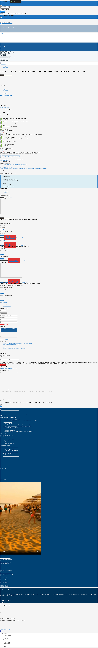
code (26, 362)
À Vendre (2, 75)
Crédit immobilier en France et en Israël (11, 456)
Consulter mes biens (7, 306)
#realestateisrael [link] (9, 168)
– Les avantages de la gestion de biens (10, 427)
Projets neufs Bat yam (4, 586)
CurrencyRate (3, 468)
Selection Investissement (21, 237)
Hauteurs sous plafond (56, 362)
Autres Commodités (5, 360)
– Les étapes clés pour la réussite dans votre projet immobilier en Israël (17, 426)
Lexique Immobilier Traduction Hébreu (10, 452)
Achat (5, 328)
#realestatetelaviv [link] (22, 168)
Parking (5, 363)
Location (13, 328)
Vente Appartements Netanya (5, 562)
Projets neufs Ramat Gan (4, 585)
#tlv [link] (26, 168)
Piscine (13, 363)
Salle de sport (25, 363)
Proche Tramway (18, 363)
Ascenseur (5, 191)
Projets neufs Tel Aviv (4, 579)
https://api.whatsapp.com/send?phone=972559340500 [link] (16, 164)
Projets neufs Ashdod (4, 582)
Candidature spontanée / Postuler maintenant (9, 447)
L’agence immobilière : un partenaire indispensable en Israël (14, 348)
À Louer (2, 260)
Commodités (5, 93)
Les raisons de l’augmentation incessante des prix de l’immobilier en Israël (17, 343)
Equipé (46, 362)
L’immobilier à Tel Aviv (8, 423)
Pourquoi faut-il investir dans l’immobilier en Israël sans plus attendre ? (17, 424)
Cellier (18, 362)
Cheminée (22, 362)
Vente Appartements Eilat (4, 563)
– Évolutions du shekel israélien (9, 430)
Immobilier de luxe (8, 75)
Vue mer (61, 363)
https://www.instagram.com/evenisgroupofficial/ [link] (10, 156)
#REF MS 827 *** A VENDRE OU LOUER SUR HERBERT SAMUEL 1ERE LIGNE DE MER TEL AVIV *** (20, 283)
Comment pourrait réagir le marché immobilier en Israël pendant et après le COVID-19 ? (21, 420)
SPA (48, 363)
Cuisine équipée (31, 362)
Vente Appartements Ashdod (5, 560)
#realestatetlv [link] (15, 168)
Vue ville (65, 363)
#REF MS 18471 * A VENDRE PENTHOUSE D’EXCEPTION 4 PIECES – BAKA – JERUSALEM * (18, 219)
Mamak (87, 362)
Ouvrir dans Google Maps (5, 107)
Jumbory (70, 362)
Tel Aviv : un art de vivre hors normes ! (10, 346)
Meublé (94, 362)
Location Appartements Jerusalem (6, 570)
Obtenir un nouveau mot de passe (6, 23)
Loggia (79, 362)
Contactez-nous (5, 446)
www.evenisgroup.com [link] (5, 160)
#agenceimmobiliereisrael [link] (33, 168)
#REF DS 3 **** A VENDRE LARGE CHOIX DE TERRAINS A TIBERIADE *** (15, 246)
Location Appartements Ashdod (6, 571)
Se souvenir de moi (5, 9)
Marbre (91, 362)
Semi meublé (38, 363)
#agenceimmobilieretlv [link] (42, 168)
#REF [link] (1, 133)
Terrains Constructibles (7, 453)
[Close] (1, 5)
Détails (4, 92)
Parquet (9, 363)
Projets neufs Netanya (4, 583)
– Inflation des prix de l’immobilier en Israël (11, 419)
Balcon (8, 362)
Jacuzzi (62, 362)
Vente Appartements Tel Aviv (5, 558)
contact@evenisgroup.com (8, 443)
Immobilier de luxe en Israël (8, 449)
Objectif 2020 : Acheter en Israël (9, 347)
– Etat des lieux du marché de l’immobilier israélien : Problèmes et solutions (17, 431)
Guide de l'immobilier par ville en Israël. (11, 450)
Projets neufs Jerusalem (4, 581)
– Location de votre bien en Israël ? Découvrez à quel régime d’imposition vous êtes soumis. (21, 428)
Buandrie (11, 362)
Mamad (83, 362)
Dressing (42, 362)
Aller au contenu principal (5, 629)
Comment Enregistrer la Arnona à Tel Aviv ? (11, 344)
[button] (49, 607)
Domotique (37, 362)
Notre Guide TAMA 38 (8, 422)
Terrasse (5, 192)
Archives (10, 237)
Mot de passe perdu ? (4, 10)
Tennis (51, 363)
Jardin (66, 362)
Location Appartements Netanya (6, 573)
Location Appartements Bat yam (6, 575)
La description (5, 90)
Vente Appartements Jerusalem (6, 559)
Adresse (4, 89)
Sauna (30, 363)
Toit (58, 363)
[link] (10, 155)
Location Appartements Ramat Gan (6, 574)
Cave (15, 362)
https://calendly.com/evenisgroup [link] (7, 167)
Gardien (49, 362)
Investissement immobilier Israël (9, 454)
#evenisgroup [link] (3, 168)
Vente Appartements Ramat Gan (6, 564)
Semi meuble (43, 363)
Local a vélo (75, 362)
